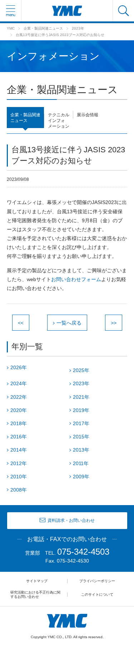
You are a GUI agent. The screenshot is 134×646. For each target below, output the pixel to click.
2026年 (18, 367)
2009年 (81, 476)
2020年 (18, 410)
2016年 (18, 436)
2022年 (18, 397)
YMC (11, 28)
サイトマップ (37, 581)
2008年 (18, 490)
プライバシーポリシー (97, 581)
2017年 (81, 423)
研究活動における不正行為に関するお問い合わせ (35, 594)
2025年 (81, 370)
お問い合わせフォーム (76, 279)
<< (21, 323)
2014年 (18, 450)
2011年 (81, 463)
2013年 (81, 450)
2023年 (78, 28)
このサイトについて (97, 594)
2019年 (81, 410)
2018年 (18, 423)
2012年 (18, 463)
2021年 (81, 397)
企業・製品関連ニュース (43, 28)
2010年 (18, 476)
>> (113, 323)
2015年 (81, 436)
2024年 (18, 383)
